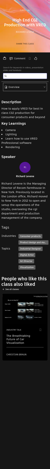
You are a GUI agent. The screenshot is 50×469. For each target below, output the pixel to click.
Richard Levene (25, 32)
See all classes (12, 289)
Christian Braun (16, 354)
